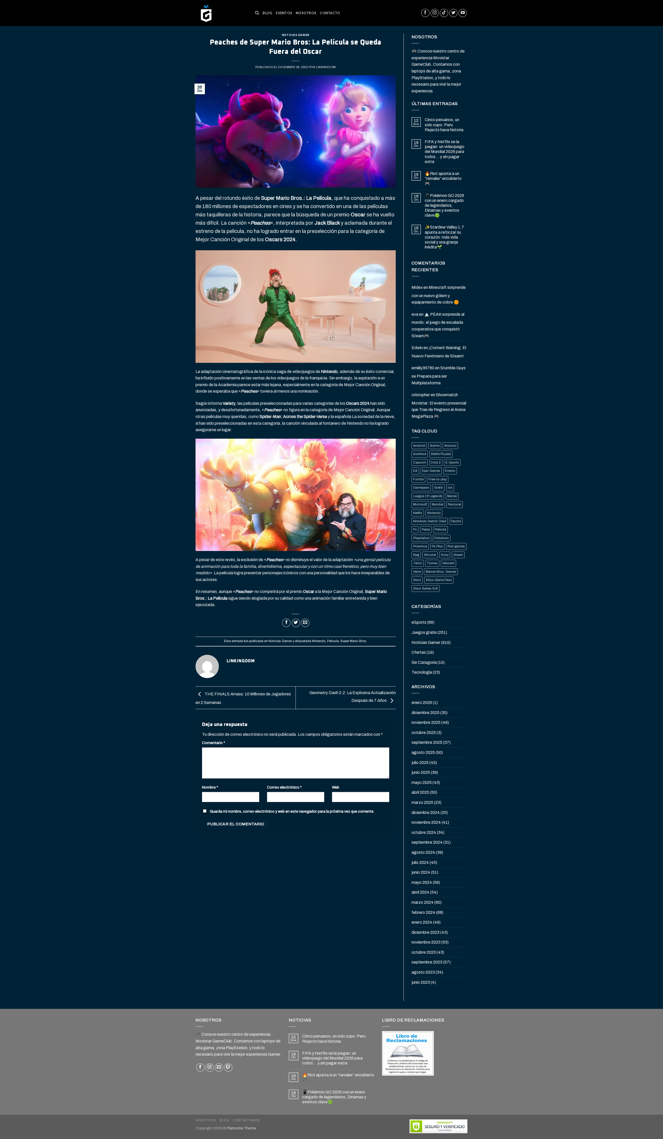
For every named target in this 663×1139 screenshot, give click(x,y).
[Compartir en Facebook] (286, 623)
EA (415, 471)
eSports (419, 622)
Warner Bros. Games (441, 572)
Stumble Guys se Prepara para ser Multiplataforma (439, 375)
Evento (450, 471)
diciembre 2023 (425, 932)
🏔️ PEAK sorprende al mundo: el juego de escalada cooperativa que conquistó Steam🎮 (438, 325)
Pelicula (333, 641)
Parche (456, 521)
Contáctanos (246, 1120)
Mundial (437, 504)
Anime (434, 445)
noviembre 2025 (426, 722)
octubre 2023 (424, 952)
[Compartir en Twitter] (296, 623)
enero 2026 (422, 702)
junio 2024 (421, 872)
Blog (267, 13)
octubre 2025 (424, 732)
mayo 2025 (422, 782)
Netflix (417, 513)
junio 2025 (421, 772)
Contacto (330, 13)
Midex (417, 287)
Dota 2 (436, 462)
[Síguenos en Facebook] (425, 13)
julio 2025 (420, 762)
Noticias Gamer (295, 35)
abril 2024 (420, 892)
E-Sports (452, 462)
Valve (417, 572)
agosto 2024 (423, 852)
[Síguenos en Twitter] (453, 13)
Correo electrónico (284, 787)
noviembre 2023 (426, 942)
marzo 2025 (422, 802)
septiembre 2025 (427, 742)
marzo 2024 (423, 902)
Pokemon (441, 538)
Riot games (456, 546)
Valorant (448, 563)
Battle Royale (441, 454)
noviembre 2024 (426, 822)
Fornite (418, 479)
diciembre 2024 (426, 812)
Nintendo (319, 641)
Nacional (454, 504)
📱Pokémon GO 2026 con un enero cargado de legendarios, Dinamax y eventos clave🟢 (444, 205)
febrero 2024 (423, 912)
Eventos (284, 13)
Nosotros (306, 13)
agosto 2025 (423, 752)
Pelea (426, 529)
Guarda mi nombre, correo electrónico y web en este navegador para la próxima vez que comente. (292, 811)
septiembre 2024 (427, 842)
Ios (450, 487)
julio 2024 (420, 862)
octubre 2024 (424, 832)
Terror (417, 563)
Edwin (417, 348)
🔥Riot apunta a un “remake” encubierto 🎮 (443, 178)
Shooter (430, 555)
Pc (415, 529)
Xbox (417, 580)
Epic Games (431, 471)
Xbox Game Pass (439, 580)
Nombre (210, 787)
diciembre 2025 (425, 712)
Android (419, 445)
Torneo (432, 563)
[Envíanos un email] (219, 1067)
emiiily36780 (423, 368)
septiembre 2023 (427, 962)
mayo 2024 (422, 882)
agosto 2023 (423, 972)
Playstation (421, 538)
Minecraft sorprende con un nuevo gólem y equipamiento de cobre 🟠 (439, 294)
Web (335, 787)
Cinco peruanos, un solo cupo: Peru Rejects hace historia (444, 124)
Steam (458, 555)
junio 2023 (421, 982)
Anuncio (450, 445)
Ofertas (419, 652)
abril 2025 (420, 792)
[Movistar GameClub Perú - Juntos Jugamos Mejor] (221, 13)
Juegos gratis (424, 632)
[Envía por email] (305, 623)
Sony (445, 555)
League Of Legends (428, 496)
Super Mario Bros (353, 641)
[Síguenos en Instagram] (434, 13)
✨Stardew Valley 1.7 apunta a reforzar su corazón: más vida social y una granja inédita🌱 (444, 237)
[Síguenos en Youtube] (462, 13)
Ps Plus (437, 546)
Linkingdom (326, 67)
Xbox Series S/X (425, 588)
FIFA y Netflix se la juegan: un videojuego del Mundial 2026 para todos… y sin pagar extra (444, 151)
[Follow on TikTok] (444, 13)
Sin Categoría (424, 662)
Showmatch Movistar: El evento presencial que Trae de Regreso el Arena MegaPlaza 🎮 (439, 405)
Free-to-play (437, 479)
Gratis (438, 487)
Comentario (213, 743)
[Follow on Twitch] (228, 1067)
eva (415, 314)
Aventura (419, 454)
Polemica (420, 546)
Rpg (416, 555)
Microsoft (420, 504)
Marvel (452, 496)
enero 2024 (422, 922)
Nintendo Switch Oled (429, 521)
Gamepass (421, 487)
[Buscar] (257, 13)
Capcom (419, 462)
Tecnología (422, 672)
